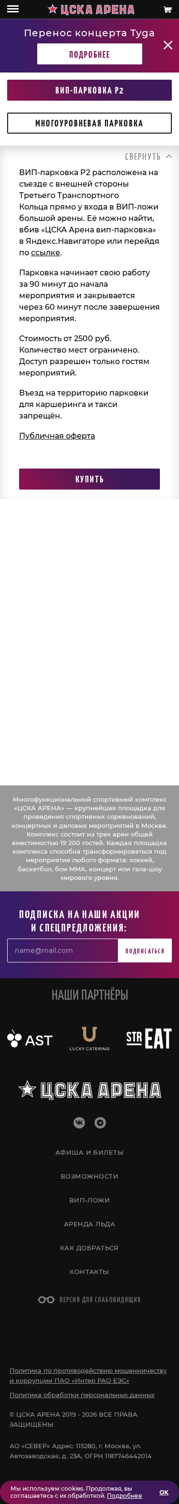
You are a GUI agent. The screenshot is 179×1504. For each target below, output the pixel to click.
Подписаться (145, 951)
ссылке (45, 252)
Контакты (89, 1271)
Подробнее (89, 54)
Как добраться (89, 1248)
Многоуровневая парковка (89, 122)
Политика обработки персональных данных (82, 1395)
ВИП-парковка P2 (89, 89)
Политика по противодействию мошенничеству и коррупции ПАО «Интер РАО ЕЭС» (88, 1375)
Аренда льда (89, 1224)
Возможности (89, 1176)
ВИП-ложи (89, 1200)
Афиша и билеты (89, 1152)
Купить (89, 478)
